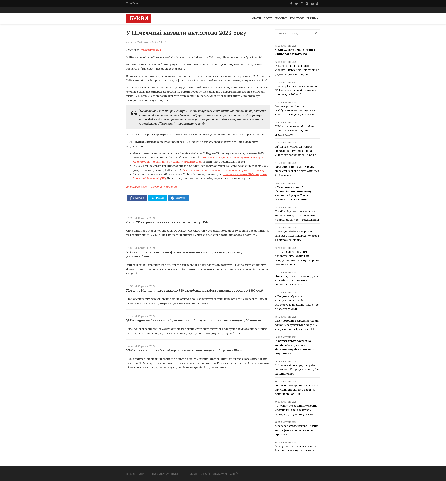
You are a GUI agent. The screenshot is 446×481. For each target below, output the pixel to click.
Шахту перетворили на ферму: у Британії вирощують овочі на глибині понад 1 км (296, 389)
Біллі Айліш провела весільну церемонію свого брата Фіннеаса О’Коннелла (297, 171)
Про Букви (133, 3)
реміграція (170, 187)
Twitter (159, 197)
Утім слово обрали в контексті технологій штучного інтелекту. (223, 170)
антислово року (136, 187)
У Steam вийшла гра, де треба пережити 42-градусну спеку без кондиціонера (297, 369)
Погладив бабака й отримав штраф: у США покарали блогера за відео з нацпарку (297, 236)
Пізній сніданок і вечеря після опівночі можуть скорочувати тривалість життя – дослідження (297, 215)
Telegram (180, 197)
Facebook (138, 197)
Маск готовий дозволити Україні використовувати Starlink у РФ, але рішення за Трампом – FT (297, 325)
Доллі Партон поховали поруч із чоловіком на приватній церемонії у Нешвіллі (296, 280)
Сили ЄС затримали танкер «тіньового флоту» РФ (167, 222)
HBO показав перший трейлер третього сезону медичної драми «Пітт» (184, 350)
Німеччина (155, 187)
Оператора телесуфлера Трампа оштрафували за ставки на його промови (296, 430)
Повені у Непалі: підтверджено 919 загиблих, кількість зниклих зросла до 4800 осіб (194, 290)
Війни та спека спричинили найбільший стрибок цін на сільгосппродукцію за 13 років (295, 151)
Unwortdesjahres (150, 50)
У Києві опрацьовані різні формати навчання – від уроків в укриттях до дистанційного (185, 254)
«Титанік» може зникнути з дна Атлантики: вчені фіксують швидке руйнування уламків (296, 410)
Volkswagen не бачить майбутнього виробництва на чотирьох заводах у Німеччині (194, 320)
